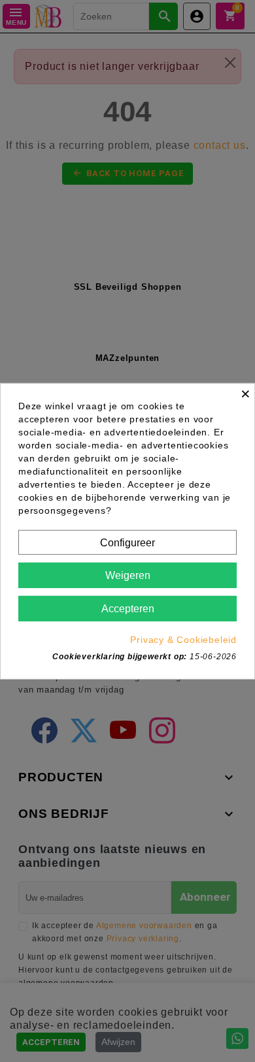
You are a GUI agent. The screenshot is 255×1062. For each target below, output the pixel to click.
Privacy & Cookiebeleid (183, 639)
